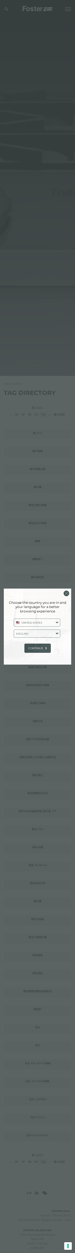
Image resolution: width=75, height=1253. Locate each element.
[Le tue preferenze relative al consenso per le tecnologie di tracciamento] (68, 1246)
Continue (35, 648)
